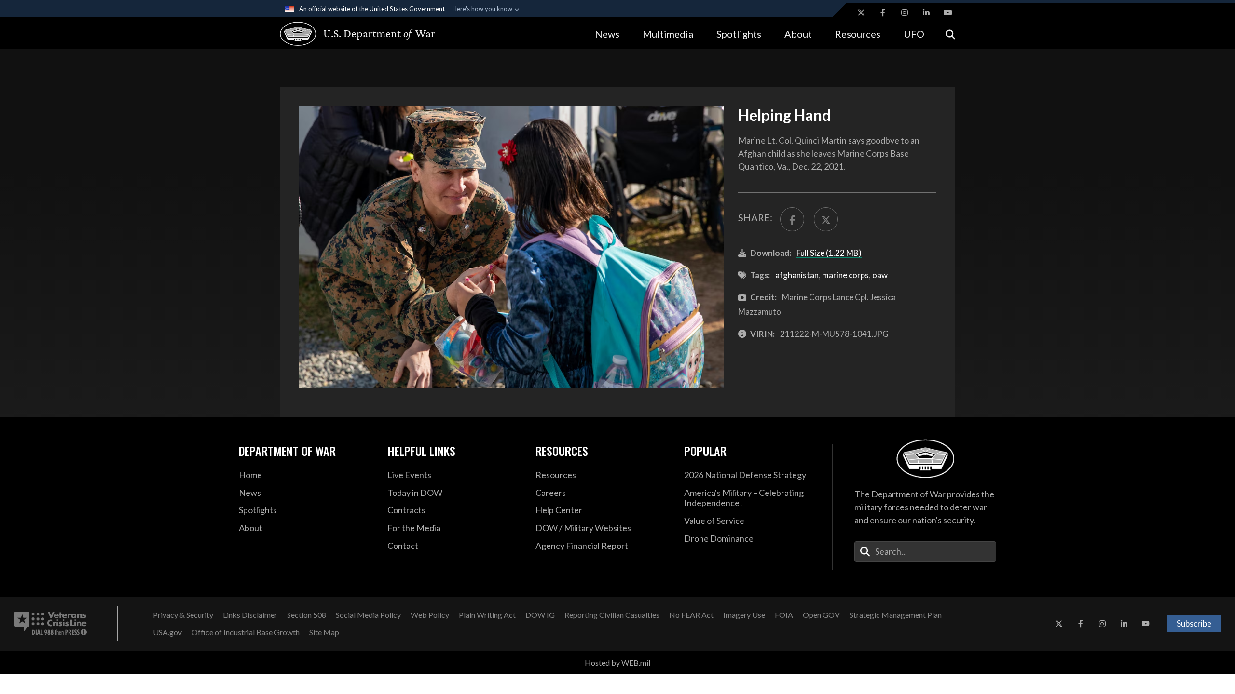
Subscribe (1194, 623)
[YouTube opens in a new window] (948, 12)
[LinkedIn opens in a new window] (926, 12)
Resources (857, 34)
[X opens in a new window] (861, 12)
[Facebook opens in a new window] (883, 12)
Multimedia (668, 34)
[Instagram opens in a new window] (904, 12)
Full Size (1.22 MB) (829, 253)
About (798, 34)
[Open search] (950, 33)
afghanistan (797, 275)
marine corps (845, 275)
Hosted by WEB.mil (617, 662)
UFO (914, 34)
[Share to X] (826, 219)
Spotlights (738, 34)
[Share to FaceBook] (792, 219)
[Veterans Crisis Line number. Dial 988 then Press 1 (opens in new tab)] (50, 624)
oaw (880, 275)
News (607, 34)
